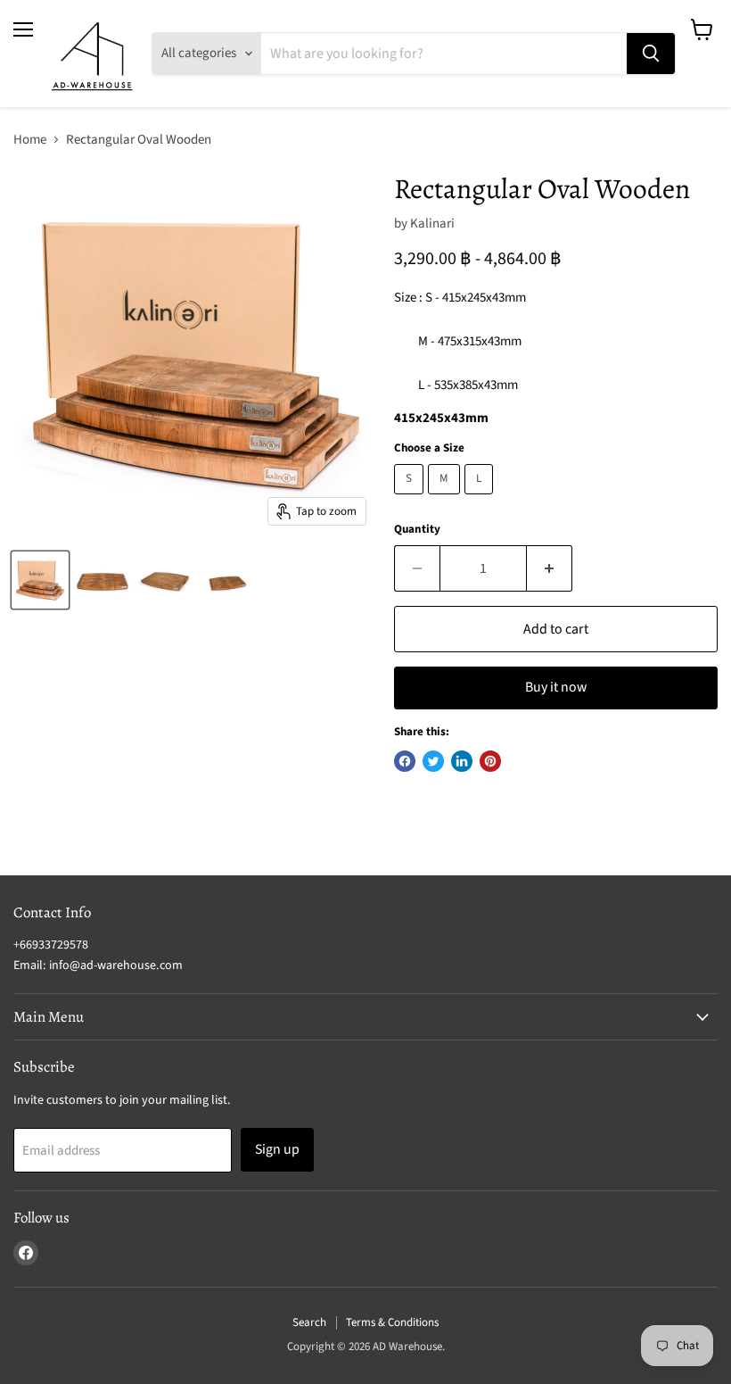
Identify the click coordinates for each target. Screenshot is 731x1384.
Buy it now (556, 687)
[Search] (651, 53)
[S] (411, 499)
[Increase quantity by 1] (549, 568)
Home (29, 139)
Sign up (277, 1149)
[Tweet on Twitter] (433, 761)
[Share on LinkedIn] (461, 761)
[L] (480, 499)
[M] (446, 499)
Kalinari (432, 223)
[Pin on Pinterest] (490, 761)
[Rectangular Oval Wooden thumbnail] (40, 580)
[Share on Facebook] (404, 761)
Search (309, 1322)
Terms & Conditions (392, 1322)
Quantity (417, 529)
